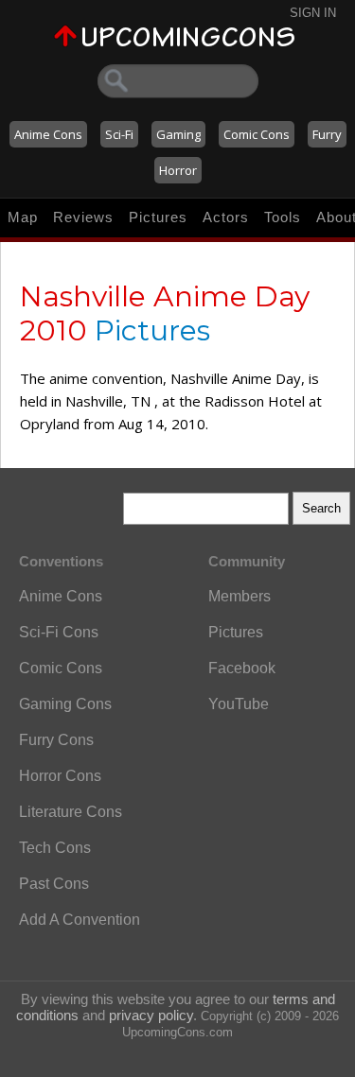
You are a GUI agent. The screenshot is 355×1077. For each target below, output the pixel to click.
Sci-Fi (119, 134)
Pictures (158, 217)
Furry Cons (56, 740)
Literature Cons (70, 812)
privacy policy (151, 1015)
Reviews (83, 217)
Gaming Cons (65, 704)
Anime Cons (48, 134)
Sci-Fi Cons (58, 632)
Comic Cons (256, 134)
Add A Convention (79, 920)
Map (23, 217)
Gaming (178, 134)
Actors (226, 217)
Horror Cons (60, 776)
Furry (327, 134)
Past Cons (54, 884)
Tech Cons (55, 848)
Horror (178, 170)
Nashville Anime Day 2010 (165, 313)
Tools (282, 217)
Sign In (313, 13)
